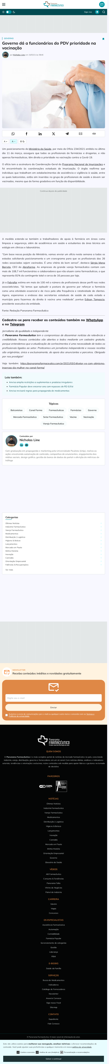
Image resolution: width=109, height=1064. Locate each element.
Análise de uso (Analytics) (49, 1052)
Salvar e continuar (54, 1059)
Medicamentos (11, 533)
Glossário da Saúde (53, 862)
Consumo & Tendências (53, 878)
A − (13, 141)
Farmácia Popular (53, 938)
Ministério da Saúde (40, 148)
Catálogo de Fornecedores (53, 989)
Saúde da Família (53, 968)
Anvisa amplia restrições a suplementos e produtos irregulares (40, 382)
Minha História (11, 551)
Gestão (54, 947)
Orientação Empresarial (15, 561)
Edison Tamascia (94, 299)
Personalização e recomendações (76, 1052)
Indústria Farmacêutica (15, 527)
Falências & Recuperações (16, 565)
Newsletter (53, 994)
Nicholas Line (19, 55)
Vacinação (88, 417)
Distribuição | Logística (15, 537)
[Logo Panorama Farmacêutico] (54, 4)
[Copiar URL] (94, 134)
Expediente (53, 1019)
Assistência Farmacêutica (53, 925)
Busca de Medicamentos (53, 980)
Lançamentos (11, 544)
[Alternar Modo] (22, 141)
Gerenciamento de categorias (53, 943)
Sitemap (53, 1007)
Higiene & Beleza (12, 540)
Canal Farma (35, 410)
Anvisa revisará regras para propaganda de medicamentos (39, 390)
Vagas (53, 908)
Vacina (73, 417)
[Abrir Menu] (12, 4)
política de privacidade (82, 1047)
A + (5, 141)
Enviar (53, 707)
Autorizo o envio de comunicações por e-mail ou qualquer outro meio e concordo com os (51, 715)
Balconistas (16, 410)
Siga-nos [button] (88, 12)
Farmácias (76, 410)
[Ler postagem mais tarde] (103, 38)
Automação (53, 929)
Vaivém (53, 904)
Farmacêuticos (56, 410)
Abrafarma (29, 267)
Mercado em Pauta (13, 547)
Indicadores (54, 985)
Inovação (9, 554)
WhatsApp (94, 320)
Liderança (53, 952)
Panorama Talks (53, 883)
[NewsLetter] (102, 4)
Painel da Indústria (53, 892)
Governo (9, 38)
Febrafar (12, 282)
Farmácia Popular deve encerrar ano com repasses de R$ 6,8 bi (41, 386)
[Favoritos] (97, 12)
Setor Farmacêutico (53, 417)
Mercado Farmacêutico (25, 417)
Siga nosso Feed (53, 1003)
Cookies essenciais (27, 1052)
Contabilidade (54, 934)
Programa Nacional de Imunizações (82, 164)
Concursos (53, 913)
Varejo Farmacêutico (53, 423)
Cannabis (9, 558)
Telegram (17, 324)
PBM (53, 956)
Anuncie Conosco (53, 998)
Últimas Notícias (12, 523)
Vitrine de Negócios (53, 888)
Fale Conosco (54, 1023)
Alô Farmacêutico (53, 874)
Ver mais (9, 570)
